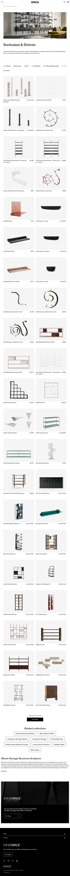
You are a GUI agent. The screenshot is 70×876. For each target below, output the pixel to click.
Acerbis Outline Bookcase (10, 584)
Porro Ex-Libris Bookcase (42, 493)
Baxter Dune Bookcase (9, 554)
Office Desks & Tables (46, 733)
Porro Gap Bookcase (41, 614)
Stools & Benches (57, 739)
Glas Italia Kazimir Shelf (42, 523)
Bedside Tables (59, 744)
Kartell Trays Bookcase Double (11, 463)
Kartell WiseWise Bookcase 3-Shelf (45, 342)
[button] (68, 2)
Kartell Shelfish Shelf (8, 251)
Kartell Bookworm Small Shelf (43, 100)
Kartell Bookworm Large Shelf (44, 191)
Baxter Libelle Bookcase (9, 644)
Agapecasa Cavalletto (9, 675)
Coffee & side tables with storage (17, 744)
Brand (26, 66)
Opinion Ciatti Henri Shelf (10, 433)
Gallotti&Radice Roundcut (42, 675)
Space (4, 6)
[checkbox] (32, 66)
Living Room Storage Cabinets (17, 739)
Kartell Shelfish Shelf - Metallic (11, 281)
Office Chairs (35, 750)
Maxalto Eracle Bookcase (10, 614)
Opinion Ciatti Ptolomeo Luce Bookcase (13, 130)
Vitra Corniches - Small (42, 281)
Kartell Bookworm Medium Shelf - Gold (46, 312)
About (5, 833)
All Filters (8, 66)
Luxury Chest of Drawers (41, 744)
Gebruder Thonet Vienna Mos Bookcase (14, 493)
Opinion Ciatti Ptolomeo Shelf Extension (13, 191)
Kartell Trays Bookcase (42, 433)
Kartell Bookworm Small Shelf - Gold (12, 312)
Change (21, 870)
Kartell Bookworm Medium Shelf (44, 130)
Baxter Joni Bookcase (41, 554)
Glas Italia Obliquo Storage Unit (11, 523)
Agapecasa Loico (40, 644)
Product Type (17, 66)
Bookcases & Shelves (12, 6)
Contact (5, 838)
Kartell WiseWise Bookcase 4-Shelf (12, 372)
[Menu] (2, 2)
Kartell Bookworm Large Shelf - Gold (12, 342)
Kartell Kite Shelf (7, 221)
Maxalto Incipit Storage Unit (43, 584)
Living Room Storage (39, 739)
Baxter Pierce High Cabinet (43, 705)
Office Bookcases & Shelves (25, 733)
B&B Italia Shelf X (40, 402)
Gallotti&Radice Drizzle (9, 705)
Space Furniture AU (35, 2)
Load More (35, 719)
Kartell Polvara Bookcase (9, 402)
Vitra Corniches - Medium (42, 251)
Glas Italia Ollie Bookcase (42, 463)
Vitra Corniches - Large (42, 221)
